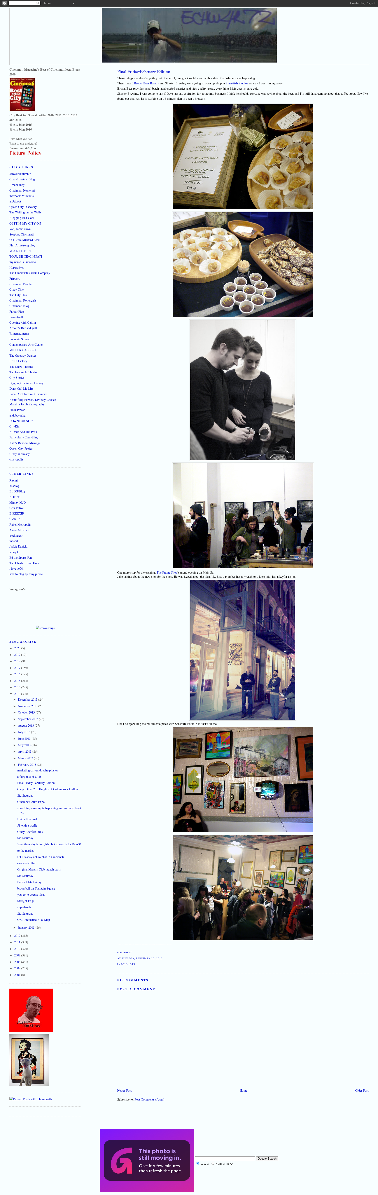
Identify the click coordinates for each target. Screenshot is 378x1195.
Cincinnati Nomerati (22, 190)
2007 (17, 968)
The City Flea (18, 295)
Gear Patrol (16, 508)
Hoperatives (16, 267)
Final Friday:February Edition (143, 72)
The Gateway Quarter (22, 355)
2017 (17, 668)
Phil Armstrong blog (22, 245)
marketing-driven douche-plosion (37, 770)
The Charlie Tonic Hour (24, 563)
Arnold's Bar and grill (23, 328)
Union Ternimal (27, 819)
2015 (17, 681)
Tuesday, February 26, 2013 (142, 958)
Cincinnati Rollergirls (23, 300)
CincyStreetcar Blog (22, 179)
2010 (17, 949)
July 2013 (24, 732)
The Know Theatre (21, 367)
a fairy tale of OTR (29, 777)
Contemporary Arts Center (26, 344)
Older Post (362, 1090)
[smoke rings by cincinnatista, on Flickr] (45, 628)
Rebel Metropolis (20, 524)
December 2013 (28, 699)
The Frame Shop (167, 572)
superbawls (24, 907)
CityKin (14, 426)
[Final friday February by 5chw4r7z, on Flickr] (243, 209)
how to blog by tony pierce (26, 574)
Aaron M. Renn (19, 530)
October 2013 (27, 712)
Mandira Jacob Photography (26, 404)
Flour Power (17, 410)
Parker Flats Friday (29, 882)
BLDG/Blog (17, 491)
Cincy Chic (16, 289)
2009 (17, 955)
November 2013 (28, 706)
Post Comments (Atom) (149, 1099)
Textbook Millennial (22, 196)
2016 (17, 674)
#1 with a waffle (27, 825)
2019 (17, 654)
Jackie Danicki (18, 546)
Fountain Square (19, 339)
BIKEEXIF (16, 513)
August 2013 (26, 725)
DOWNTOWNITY (21, 421)
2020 (17, 648)
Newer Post (124, 1090)
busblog (14, 486)
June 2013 (25, 738)
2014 (17, 687)
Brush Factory (18, 361)
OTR (132, 964)
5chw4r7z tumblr (20, 174)
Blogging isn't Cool (21, 218)
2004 (17, 975)
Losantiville (16, 317)
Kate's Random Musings (24, 443)
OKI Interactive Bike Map (33, 920)
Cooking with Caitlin (22, 322)
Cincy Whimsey (19, 454)
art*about (15, 201)
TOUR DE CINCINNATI (25, 256)
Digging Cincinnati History (26, 383)
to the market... (26, 850)
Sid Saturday (25, 838)
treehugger (16, 535)
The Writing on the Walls (25, 212)
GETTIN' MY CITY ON (25, 223)
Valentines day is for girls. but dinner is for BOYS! (49, 844)
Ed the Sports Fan (20, 557)
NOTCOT (15, 497)
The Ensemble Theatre (23, 372)
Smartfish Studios (237, 83)
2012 (17, 935)
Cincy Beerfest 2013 (30, 832)
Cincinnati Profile (20, 284)
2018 (17, 661)
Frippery (14, 278)
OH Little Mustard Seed (24, 240)
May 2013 (25, 745)
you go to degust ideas (31, 894)
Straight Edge (25, 901)
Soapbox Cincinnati (21, 234)
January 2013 (26, 927)
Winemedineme (19, 333)
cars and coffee (26, 863)
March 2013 (26, 758)
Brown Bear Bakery (146, 83)
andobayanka (17, 415)
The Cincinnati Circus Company (29, 273)
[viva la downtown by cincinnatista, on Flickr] (31, 1031)
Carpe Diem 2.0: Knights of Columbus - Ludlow (47, 789)
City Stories (16, 377)
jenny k (14, 552)
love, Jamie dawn (20, 229)
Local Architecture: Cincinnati (28, 394)
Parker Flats (16, 311)
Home (243, 1090)
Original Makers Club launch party (39, 869)
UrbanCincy (16, 185)
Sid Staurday (25, 795)
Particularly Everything (23, 437)
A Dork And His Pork (23, 432)
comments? (124, 952)
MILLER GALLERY (23, 350)
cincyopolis (16, 459)
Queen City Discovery (23, 207)
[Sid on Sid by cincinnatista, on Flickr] (29, 1085)
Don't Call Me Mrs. (21, 388)
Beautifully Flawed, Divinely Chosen (32, 400)
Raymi (13, 480)
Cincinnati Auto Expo (31, 802)
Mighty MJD (17, 502)
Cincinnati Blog (19, 306)
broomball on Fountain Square (36, 888)
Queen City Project (21, 448)
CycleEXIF (16, 519)
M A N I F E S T (20, 251)
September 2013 (28, 719)
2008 (17, 962)
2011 (17, 942)
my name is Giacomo (22, 262)
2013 (17, 694)
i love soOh (16, 568)
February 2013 (27, 764)
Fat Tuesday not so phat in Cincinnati (40, 857)
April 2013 (25, 751)
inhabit (13, 541)
